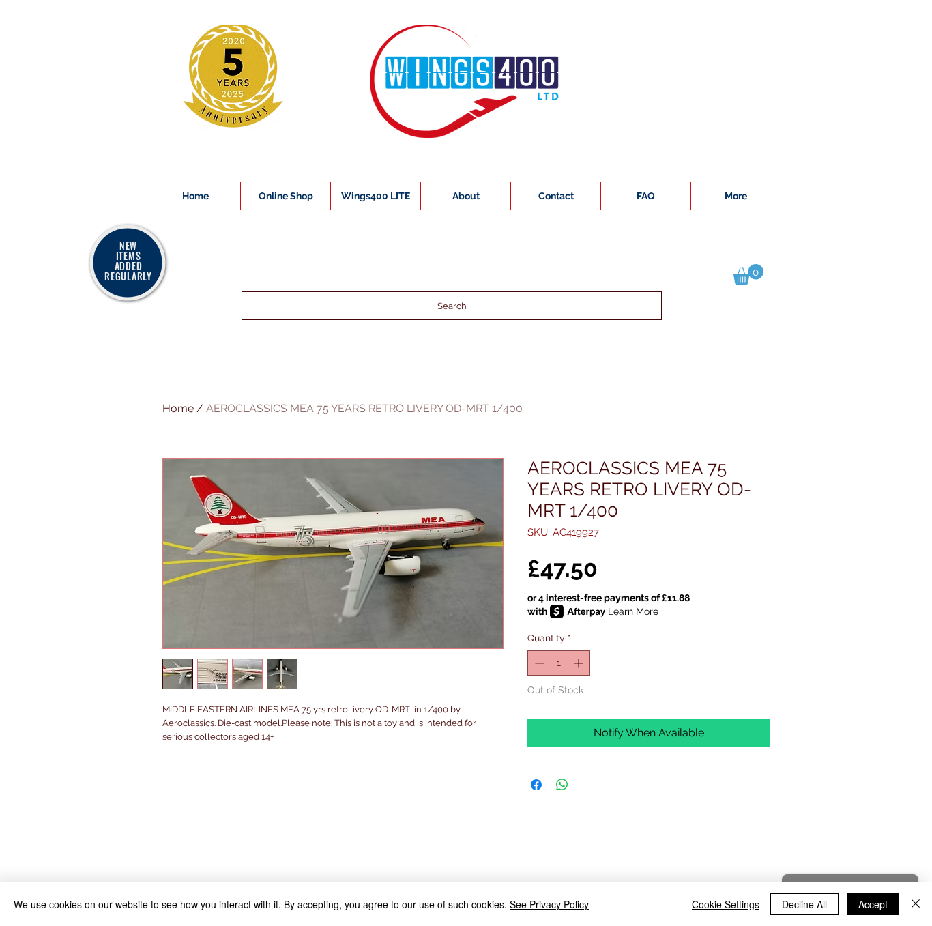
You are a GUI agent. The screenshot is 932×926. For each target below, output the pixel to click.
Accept (873, 904)
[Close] (915, 904)
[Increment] (579, 663)
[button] (748, 274)
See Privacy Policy (549, 904)
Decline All (804, 904)
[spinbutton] (559, 663)
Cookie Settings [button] (725, 904)
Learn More (633, 611)
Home (178, 408)
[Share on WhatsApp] (562, 785)
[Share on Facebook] (536, 785)
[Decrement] (538, 663)
